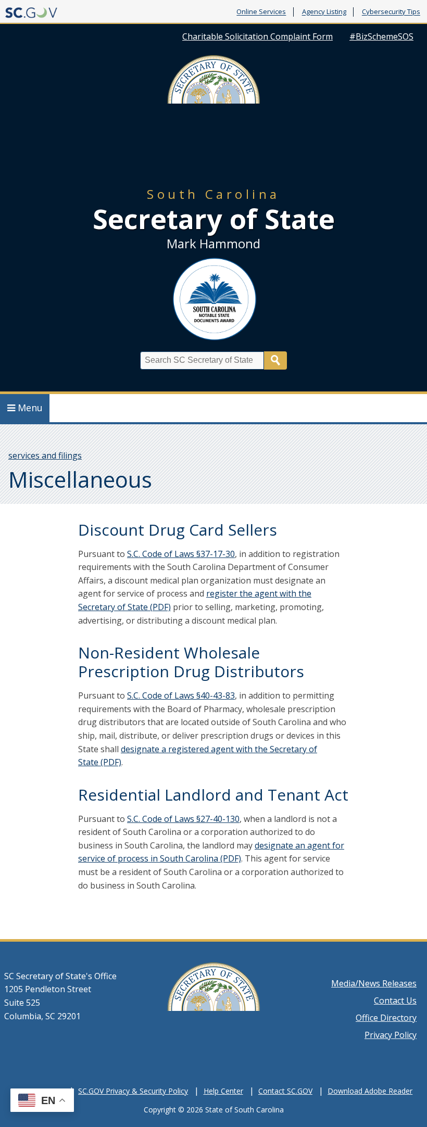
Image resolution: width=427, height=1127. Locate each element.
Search (275, 360)
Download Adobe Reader (370, 1091)
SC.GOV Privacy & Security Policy (133, 1091)
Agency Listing (324, 12)
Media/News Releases (374, 983)
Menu (30, 407)
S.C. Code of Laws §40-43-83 (181, 695)
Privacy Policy (391, 1035)
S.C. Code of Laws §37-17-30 (181, 554)
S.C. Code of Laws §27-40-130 (183, 819)
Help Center (223, 1091)
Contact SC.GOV (285, 1091)
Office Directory (386, 1017)
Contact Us (395, 1000)
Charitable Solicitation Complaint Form (257, 36)
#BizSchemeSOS (381, 36)
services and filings (45, 455)
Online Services (261, 12)
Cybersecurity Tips (391, 12)
